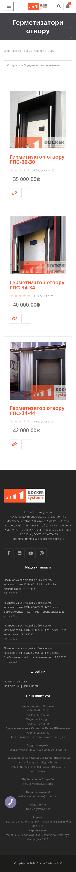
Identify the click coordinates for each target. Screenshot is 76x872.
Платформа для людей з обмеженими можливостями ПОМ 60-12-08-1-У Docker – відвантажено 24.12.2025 (31, 584)
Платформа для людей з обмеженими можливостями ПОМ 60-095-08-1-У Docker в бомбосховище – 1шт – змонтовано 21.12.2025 (34, 607)
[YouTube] (30, 553)
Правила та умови (15, 681)
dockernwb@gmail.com (24, 749)
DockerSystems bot (38, 809)
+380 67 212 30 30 (38, 732)
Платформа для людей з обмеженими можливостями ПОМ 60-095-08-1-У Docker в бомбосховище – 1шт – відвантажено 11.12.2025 (35, 652)
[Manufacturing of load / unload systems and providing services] (38, 6)
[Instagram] (41, 553)
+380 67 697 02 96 (38, 715)
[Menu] (9, 6)
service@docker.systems (38, 783)
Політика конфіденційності (21, 686)
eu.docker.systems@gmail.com (38, 762)
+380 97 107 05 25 (38, 723)
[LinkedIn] (19, 553)
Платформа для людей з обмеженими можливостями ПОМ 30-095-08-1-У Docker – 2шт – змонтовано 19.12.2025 (36, 630)
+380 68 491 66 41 (38, 710)
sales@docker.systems (52, 749)
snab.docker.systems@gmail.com (38, 796)
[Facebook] (8, 553)
